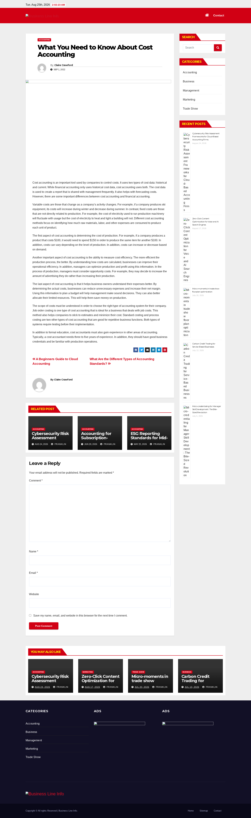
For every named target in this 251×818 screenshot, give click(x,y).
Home (191, 810)
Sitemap (204, 810)
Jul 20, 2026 (142, 687)
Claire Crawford (63, 65)
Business (188, 81)
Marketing (189, 99)
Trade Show (190, 108)
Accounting (44, 40)
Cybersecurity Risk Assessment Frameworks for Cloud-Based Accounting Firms (206, 136)
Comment (36, 480)
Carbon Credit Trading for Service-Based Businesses (196, 683)
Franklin (60, 444)
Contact (218, 15)
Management (191, 90)
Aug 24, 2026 (42, 687)
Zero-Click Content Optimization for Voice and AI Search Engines (205, 221)
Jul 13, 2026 (192, 687)
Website (34, 594)
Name (33, 551)
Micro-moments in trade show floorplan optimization (149, 683)
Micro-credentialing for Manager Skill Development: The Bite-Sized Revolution (206, 409)
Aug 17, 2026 (92, 687)
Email (33, 572)
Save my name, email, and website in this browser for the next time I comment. (80, 615)
